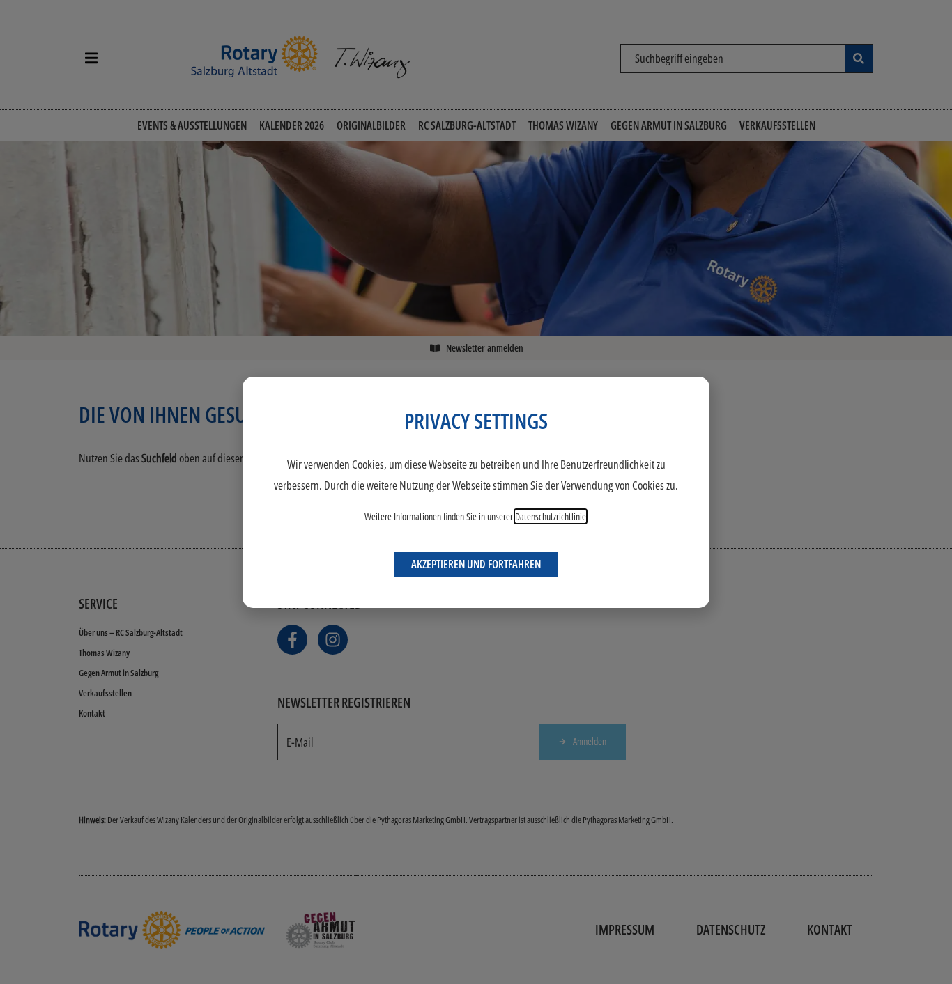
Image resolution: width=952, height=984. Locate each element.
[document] (476, 492)
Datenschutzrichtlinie (550, 516)
